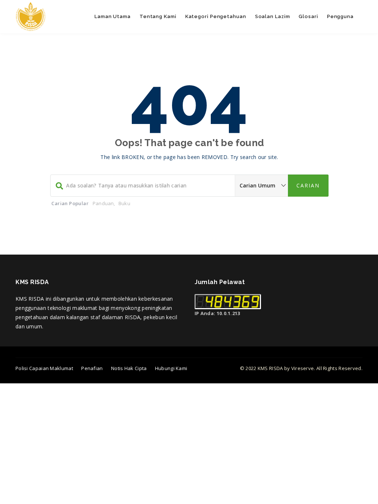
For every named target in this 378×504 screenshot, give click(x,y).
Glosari (308, 16)
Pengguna (340, 16)
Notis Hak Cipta (129, 368)
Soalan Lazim (272, 16)
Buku (124, 203)
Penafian (92, 368)
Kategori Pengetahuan (215, 16)
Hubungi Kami (171, 368)
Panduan (103, 203)
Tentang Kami (158, 16)
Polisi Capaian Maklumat (44, 368)
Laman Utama (112, 16)
